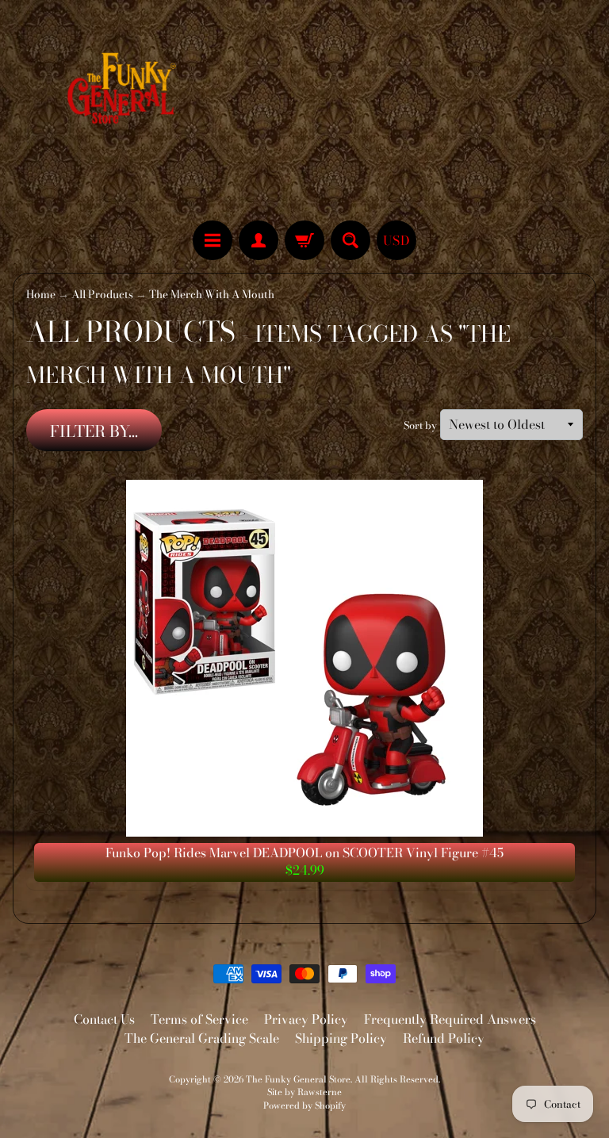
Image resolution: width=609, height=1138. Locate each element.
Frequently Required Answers (450, 1019)
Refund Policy (444, 1038)
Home (41, 294)
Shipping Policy (341, 1038)
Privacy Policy (306, 1019)
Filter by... (94, 431)
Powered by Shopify (304, 1105)
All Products (102, 294)
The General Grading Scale (201, 1038)
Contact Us (104, 1019)
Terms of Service (199, 1019)
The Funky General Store (298, 1079)
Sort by (420, 425)
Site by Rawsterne (304, 1091)
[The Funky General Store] (125, 92)
